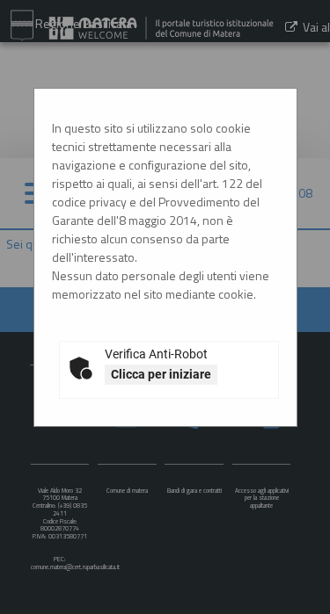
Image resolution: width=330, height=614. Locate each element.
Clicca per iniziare (161, 374)
